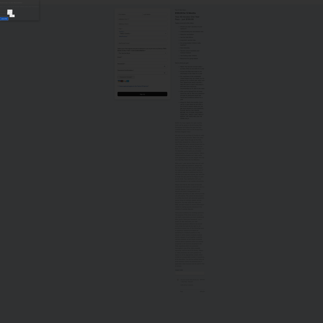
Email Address (5, 16)
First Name (3, 11)
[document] (161, 161)
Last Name (3, 13)
